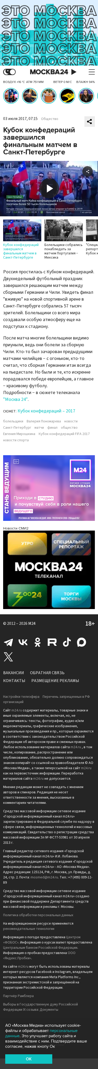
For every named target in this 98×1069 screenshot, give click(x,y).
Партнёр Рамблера (18, 996)
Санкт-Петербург (17, 427)
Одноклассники (37, 642)
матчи (39, 427)
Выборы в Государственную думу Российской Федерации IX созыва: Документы (40, 1007)
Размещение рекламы (55, 681)
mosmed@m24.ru (44, 877)
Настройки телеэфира (21, 696)
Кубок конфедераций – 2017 (46, 411)
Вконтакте (23, 642)
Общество (49, 119)
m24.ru (16, 710)
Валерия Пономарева (44, 421)
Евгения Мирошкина (19, 434)
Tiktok (67, 642)
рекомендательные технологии (28, 928)
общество (69, 427)
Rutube (52, 642)
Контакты (14, 681)
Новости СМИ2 (15, 528)
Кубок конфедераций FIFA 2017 (64, 434)
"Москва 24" (15, 399)
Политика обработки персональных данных (38, 915)
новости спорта (16, 440)
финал (52, 427)
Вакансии (13, 673)
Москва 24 (49, 72)
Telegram (8, 642)
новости (71, 421)
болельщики (13, 421)
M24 (32, 623)
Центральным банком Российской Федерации (40, 947)
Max (81, 642)
